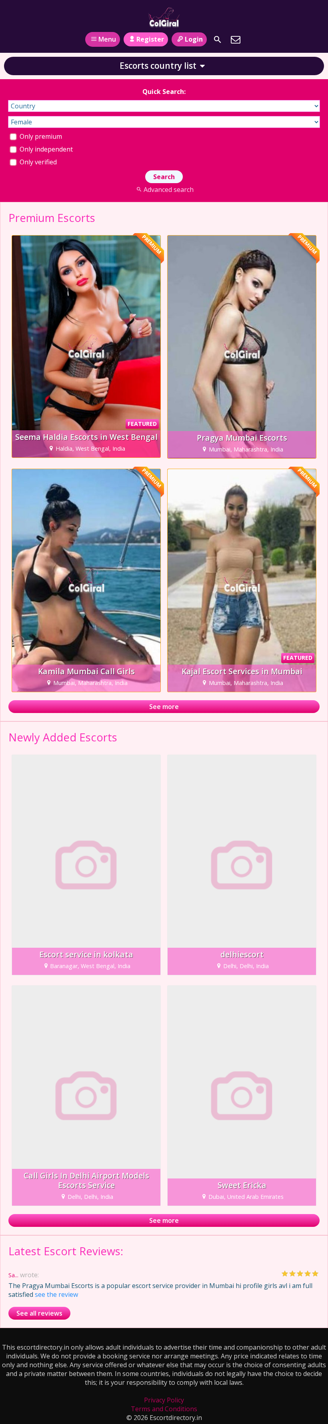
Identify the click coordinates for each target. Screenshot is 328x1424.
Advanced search (168, 189)
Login (194, 39)
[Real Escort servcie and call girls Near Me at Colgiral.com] (164, 17)
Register (150, 39)
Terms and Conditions (164, 1408)
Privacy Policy (164, 1400)
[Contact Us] (235, 39)
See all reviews (39, 1313)
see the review (56, 1294)
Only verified (37, 162)
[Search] (217, 39)
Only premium (40, 136)
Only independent (45, 149)
